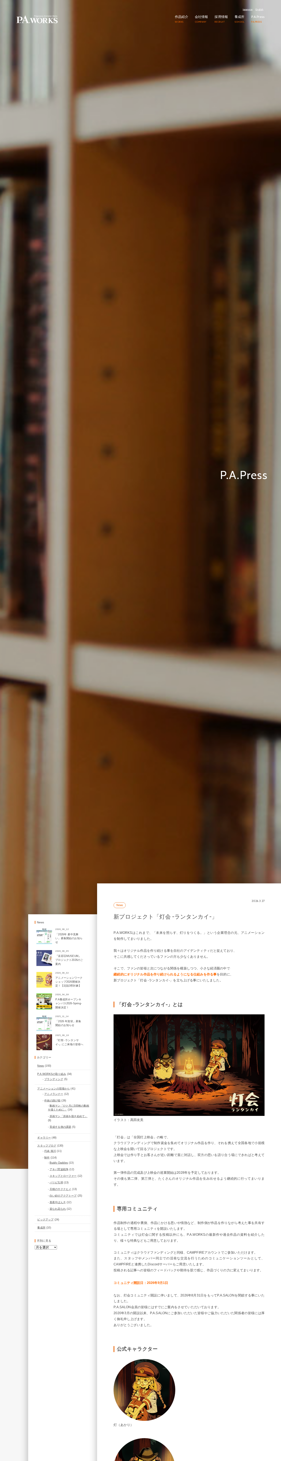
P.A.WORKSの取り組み (51, 1067)
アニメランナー (53, 1087)
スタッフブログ (46, 1138)
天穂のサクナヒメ (60, 1182)
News (119, 898)
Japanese (248, 9)
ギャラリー (44, 1130)
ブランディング (53, 1072)
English (259, 9)
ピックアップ (45, 1212)
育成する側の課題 (60, 1120)
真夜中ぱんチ (58, 1195)
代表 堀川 (50, 1144)
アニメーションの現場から (53, 1081)
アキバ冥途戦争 (59, 1162)
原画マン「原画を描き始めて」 (68, 1109)
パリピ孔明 (56, 1175)
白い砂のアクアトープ (63, 1188)
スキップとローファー (63, 1169)
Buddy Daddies (59, 1156)
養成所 (41, 1221)
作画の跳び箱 (52, 1093)
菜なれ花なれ (58, 1202)
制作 (47, 1150)
